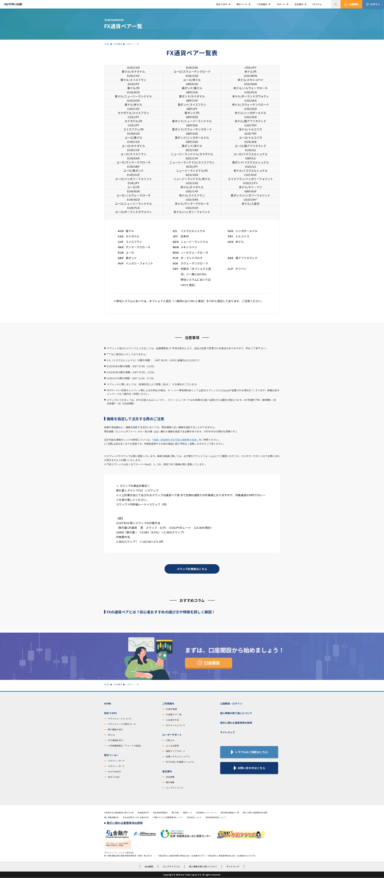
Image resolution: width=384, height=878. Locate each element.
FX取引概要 (171, 709)
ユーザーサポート (172, 734)
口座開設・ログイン (231, 703)
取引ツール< (111, 755)
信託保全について (194, 817)
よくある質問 (172, 745)
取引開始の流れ (115, 729)
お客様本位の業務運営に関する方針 (119, 812)
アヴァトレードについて (120, 718)
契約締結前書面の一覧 (229, 812)
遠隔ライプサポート (175, 751)
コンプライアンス (174, 787)
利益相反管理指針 (160, 812)
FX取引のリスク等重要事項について (168, 817)
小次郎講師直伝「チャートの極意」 (125, 745)
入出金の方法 (172, 719)
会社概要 (170, 776)
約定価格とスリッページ (206, 812)
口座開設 (353, 4)
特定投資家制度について (216, 817)
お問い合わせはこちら (251, 768)
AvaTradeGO (114, 771)
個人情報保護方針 (111, 817)
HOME (107, 703)
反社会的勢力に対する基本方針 (136, 817)
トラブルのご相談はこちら (251, 752)
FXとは (111, 734)
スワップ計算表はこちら (192, 569)
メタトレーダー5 (116, 766)
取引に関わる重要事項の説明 (236, 722)
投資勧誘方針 (143, 812)
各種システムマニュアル (178, 756)
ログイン (375, 4)
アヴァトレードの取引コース (122, 724)
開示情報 (170, 782)
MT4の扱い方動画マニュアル (180, 761)
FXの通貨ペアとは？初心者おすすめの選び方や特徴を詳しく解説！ (161, 611)
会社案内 (167, 771)
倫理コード (187, 812)
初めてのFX (110, 713)
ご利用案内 (168, 703)
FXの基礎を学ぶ (115, 740)
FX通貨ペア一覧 (173, 714)
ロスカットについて (175, 725)
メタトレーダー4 (116, 760)
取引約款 (175, 812)
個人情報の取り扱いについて (236, 713)
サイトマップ (227, 732)
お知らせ (170, 740)
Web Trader (114, 776)
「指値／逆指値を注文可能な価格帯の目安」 (175, 439)
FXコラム (317, 4)
